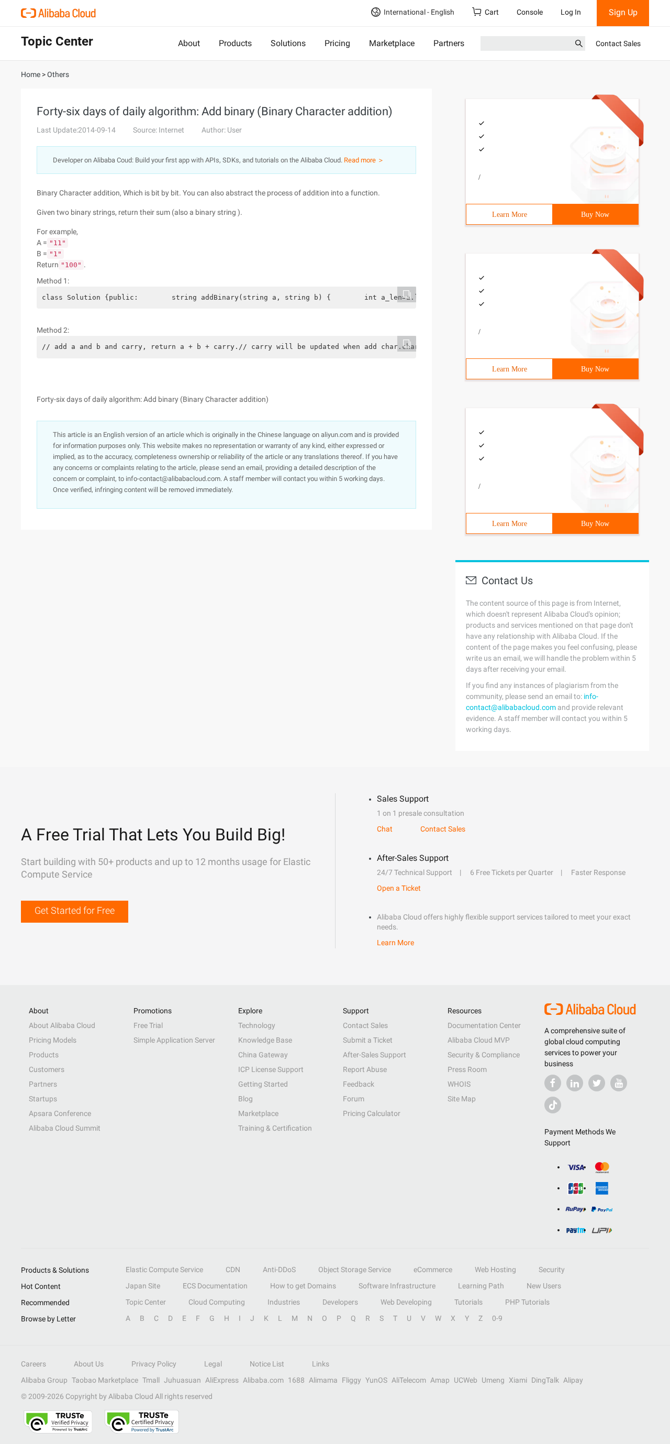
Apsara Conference (60, 1113)
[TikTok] (552, 1105)
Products (235, 43)
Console (530, 12)
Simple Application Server (174, 1040)
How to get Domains (303, 1286)
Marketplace (392, 43)
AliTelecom (409, 1380)
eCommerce (433, 1269)
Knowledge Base (265, 1040)
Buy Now (595, 214)
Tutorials (468, 1302)
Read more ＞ (364, 160)
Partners (448, 43)
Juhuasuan (182, 1380)
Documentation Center (484, 1025)
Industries (283, 1302)
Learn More (509, 214)
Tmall (151, 1380)
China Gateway (263, 1055)
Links (320, 1364)
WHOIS (459, 1084)
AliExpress (222, 1380)
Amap (440, 1380)
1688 (296, 1380)
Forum (353, 1099)
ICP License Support (271, 1069)
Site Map (462, 1099)
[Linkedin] (574, 1083)
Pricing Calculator (371, 1113)
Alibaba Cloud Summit (64, 1128)
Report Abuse (365, 1069)
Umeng (493, 1380)
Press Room (467, 1069)
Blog (245, 1099)
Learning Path (481, 1286)
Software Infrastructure (397, 1286)
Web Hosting (495, 1269)
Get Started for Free (75, 910)
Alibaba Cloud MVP (479, 1040)
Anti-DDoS (279, 1269)
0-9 (497, 1318)
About (189, 43)
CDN (233, 1269)
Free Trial (148, 1025)
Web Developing (406, 1302)
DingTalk (545, 1380)
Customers (46, 1069)
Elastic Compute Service (164, 1269)
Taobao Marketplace (105, 1380)
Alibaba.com (263, 1380)
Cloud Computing (216, 1302)
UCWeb (465, 1380)
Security (552, 1269)
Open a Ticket (399, 888)
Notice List (267, 1364)
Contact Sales (618, 43)
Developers (340, 1302)
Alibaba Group (44, 1380)
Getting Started (263, 1084)
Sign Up (623, 12)
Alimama (323, 1380)
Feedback (358, 1084)
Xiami (518, 1380)
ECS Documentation (215, 1286)
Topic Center (146, 1302)
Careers (33, 1364)
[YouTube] (618, 1083)
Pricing (337, 43)
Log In (571, 12)
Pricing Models (52, 1040)
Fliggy (351, 1380)
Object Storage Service (354, 1269)
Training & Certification (275, 1128)
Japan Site (143, 1286)
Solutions (288, 43)
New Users (544, 1286)
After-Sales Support (374, 1055)
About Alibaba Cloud (62, 1025)
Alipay (573, 1380)
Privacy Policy (153, 1364)
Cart (492, 12)
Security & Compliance (484, 1055)
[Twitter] (596, 1083)
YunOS (376, 1380)
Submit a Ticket (368, 1040)
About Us (89, 1364)
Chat (385, 829)
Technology (256, 1025)
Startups (43, 1099)
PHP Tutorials (527, 1302)
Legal (213, 1364)
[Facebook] (552, 1083)
